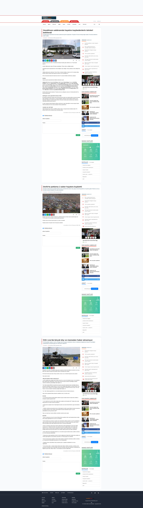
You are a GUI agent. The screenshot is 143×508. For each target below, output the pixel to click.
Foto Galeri (74, 502)
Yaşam (64, 24)
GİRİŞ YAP (99, 21)
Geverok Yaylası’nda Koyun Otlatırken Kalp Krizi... (94, 101)
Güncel (44, 24)
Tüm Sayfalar (91, 162)
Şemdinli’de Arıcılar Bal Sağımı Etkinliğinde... (94, 96)
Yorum (44, 122)
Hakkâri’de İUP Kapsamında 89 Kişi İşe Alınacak (94, 118)
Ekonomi (54, 24)
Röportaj (74, 499)
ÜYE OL (94, 21)
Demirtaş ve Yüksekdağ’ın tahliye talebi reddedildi (94, 112)
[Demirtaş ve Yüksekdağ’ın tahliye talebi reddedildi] (85, 113)
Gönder (77, 135)
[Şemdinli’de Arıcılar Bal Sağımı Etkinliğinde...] (85, 96)
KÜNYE (51, 492)
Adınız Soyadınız (46, 118)
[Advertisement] (71, 8)
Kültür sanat (64, 500)
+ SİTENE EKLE (70, 492)
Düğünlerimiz (75, 500)
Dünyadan (74, 24)
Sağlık (59, 24)
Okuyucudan (65, 499)
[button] (86, 145)
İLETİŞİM (63, 492)
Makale (73, 497)
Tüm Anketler (89, 283)
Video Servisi (65, 502)
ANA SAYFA (46, 21)
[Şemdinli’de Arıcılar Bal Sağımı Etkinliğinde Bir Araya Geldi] (91, 81)
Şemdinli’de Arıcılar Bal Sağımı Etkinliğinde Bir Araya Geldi (91, 87)
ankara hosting (45, 505)
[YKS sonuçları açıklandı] (85, 107)
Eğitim (49, 24)
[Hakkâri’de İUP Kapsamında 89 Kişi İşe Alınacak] (85, 118)
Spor (79, 24)
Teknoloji (84, 24)
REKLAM (57, 492)
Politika (68, 24)
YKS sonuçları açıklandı (95, 107)
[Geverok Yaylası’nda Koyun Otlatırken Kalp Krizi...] (85, 101)
